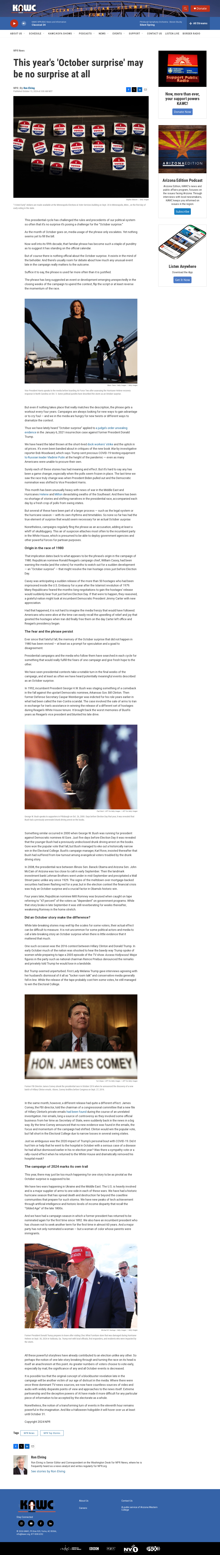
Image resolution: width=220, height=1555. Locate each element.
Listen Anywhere (182, 266)
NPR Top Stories (52, 1433)
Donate (202, 8)
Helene (44, 494)
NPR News (19, 50)
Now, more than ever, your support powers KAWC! (182, 99)
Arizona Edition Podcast (182, 180)
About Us (16, 33)
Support (134, 33)
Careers (83, 1508)
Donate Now (182, 112)
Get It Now (182, 280)
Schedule (35, 33)
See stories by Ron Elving (48, 1471)
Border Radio (191, 33)
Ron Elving (29, 88)
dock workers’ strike (100, 444)
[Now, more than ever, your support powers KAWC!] (182, 69)
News (102, 33)
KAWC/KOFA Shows (60, 33)
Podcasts (85, 33)
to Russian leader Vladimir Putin (45, 457)
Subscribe (182, 211)
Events (117, 33)
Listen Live (172, 33)
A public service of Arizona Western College (139, 1508)
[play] (14, 23)
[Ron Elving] (20, 1465)
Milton (58, 494)
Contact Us (154, 33)
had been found (76, 1111)
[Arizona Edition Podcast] (182, 149)
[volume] (24, 23)
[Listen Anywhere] (182, 242)
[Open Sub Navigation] (24, 33)
